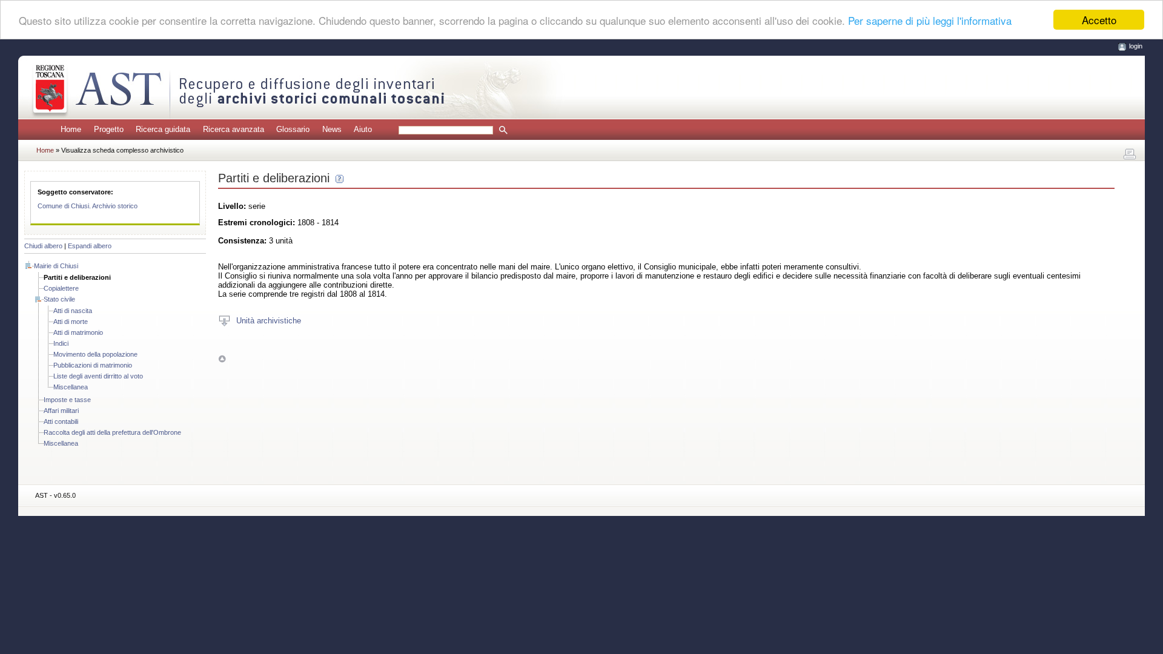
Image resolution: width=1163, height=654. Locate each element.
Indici (60, 343)
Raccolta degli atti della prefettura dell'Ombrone (112, 432)
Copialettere (61, 288)
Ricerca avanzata (233, 129)
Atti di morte (70, 321)
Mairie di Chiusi (56, 265)
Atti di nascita (72, 310)
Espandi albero (89, 245)
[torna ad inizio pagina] (222, 358)
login (1135, 46)
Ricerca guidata (163, 129)
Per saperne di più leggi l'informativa (930, 20)
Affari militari (61, 410)
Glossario (293, 129)
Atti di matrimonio (78, 332)
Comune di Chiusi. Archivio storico (88, 206)
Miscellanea (70, 387)
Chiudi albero (43, 245)
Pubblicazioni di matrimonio (92, 365)
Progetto (109, 129)
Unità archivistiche (268, 320)
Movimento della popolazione (95, 354)
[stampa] (1129, 154)
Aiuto (363, 129)
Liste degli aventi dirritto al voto (98, 376)
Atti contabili (61, 421)
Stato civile (59, 299)
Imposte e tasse (67, 399)
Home (71, 129)
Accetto (1099, 19)
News (332, 129)
